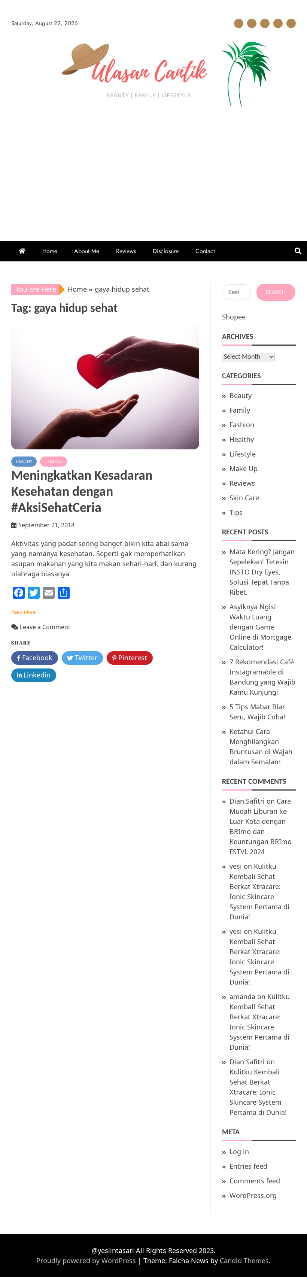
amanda (242, 996)
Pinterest (131, 657)
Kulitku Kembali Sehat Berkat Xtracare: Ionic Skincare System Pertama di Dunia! (258, 1092)
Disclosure (278, 23)
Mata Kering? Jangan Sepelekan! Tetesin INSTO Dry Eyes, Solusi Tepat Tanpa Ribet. (262, 572)
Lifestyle (54, 461)
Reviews (265, 23)
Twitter (85, 657)
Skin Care (244, 497)
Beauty (241, 395)
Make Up (244, 468)
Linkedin (36, 674)
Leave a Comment (45, 627)
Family (240, 410)
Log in (239, 1151)
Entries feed (248, 1166)
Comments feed (255, 1180)
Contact (291, 23)
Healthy (24, 461)
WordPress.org (253, 1195)
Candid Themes (244, 1260)
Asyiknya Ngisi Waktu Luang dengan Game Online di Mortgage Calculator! (260, 627)
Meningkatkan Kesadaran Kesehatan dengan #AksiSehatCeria (81, 492)
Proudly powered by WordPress (87, 1260)
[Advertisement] (153, 166)
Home (238, 23)
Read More (23, 612)
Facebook (36, 657)
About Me (251, 23)
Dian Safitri (247, 801)
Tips (236, 512)
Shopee (234, 316)
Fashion (242, 424)
